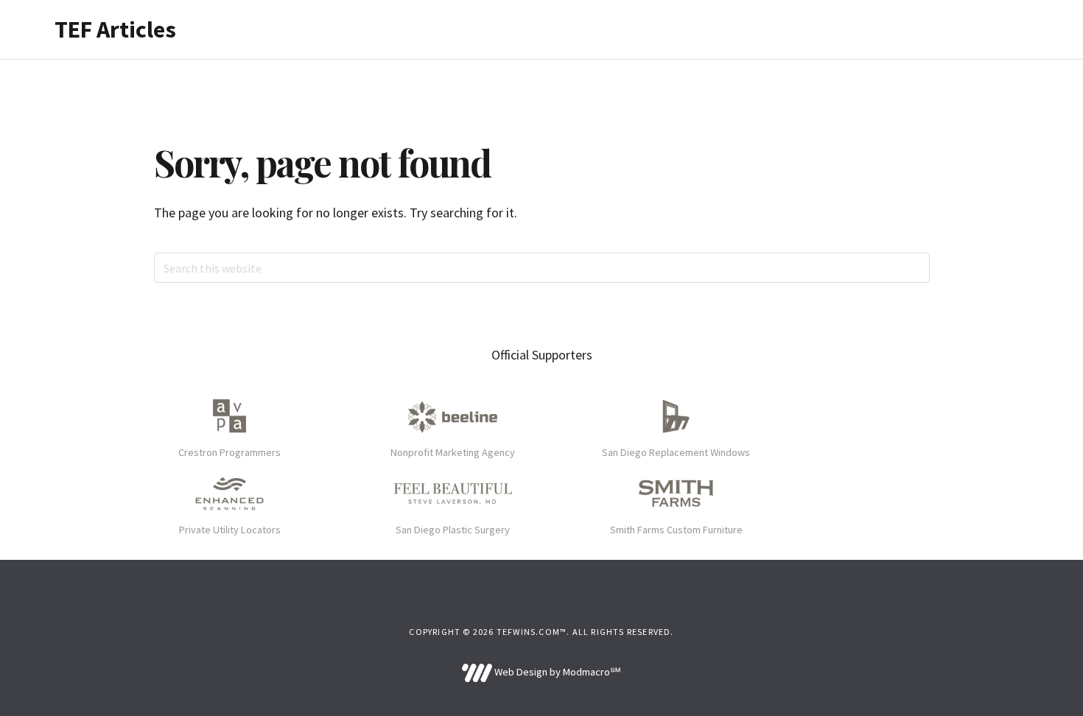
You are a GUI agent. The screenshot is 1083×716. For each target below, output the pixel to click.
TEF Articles (115, 29)
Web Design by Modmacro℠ (556, 671)
